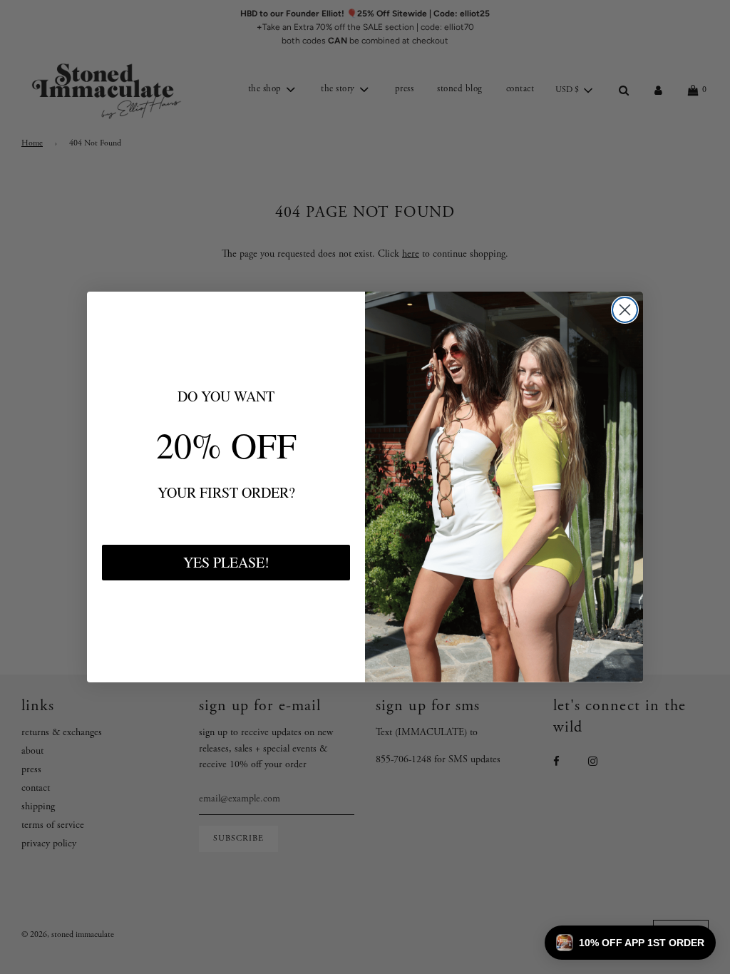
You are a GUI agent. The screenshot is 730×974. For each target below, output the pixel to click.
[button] (630, 943)
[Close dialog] (624, 309)
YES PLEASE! (226, 562)
